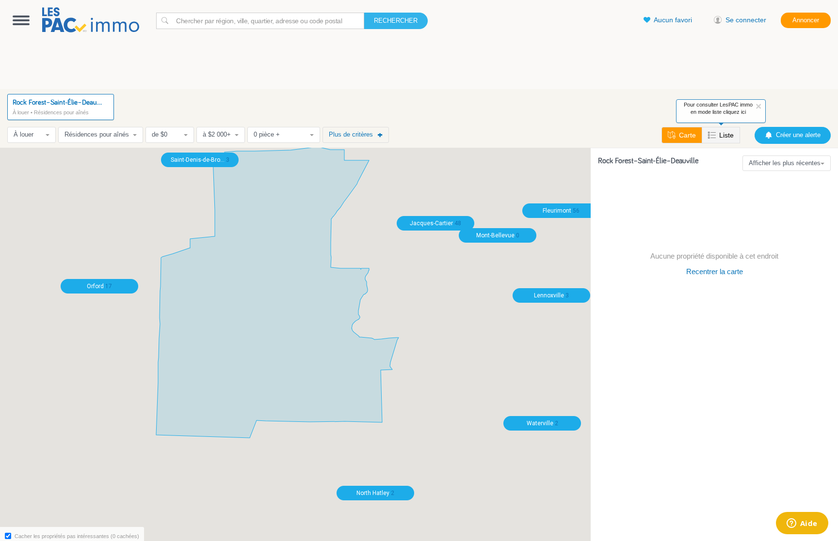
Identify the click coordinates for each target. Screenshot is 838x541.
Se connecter (745, 20)
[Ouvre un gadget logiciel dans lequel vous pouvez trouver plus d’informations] (801, 524)
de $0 (159, 134)
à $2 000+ (217, 134)
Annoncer (805, 20)
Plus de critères (351, 134)
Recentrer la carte (714, 271)
